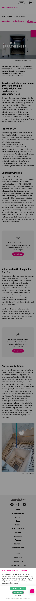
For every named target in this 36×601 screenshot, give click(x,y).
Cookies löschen (11, 598)
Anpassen (18, 595)
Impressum (19, 598)
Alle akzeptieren (18, 588)
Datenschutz (26, 598)
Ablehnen (18, 592)
